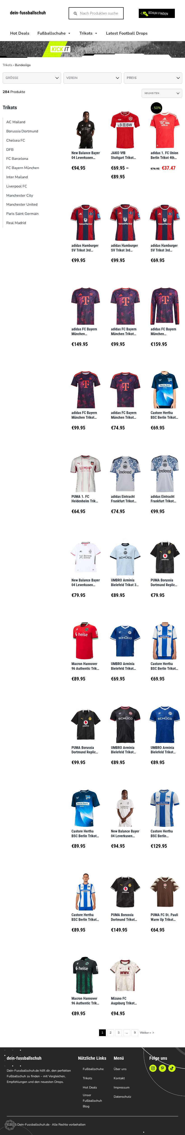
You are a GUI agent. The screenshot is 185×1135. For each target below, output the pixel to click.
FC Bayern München (22, 167)
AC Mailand (15, 122)
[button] (10, 1125)
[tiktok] (172, 1068)
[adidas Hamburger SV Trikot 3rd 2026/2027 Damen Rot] (125, 216)
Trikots (85, 33)
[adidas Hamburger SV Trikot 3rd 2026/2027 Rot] (85, 216)
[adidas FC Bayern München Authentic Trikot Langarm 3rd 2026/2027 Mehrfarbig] (164, 300)
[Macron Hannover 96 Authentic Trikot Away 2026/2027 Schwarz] (85, 969)
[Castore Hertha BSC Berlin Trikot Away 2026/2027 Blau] (85, 802)
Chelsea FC (15, 140)
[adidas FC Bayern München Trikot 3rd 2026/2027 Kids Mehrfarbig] (125, 384)
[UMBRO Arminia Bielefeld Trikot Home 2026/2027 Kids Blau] (125, 635)
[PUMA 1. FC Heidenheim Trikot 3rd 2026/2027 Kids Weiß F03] (85, 467)
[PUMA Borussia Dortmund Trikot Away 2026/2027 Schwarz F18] (125, 886)
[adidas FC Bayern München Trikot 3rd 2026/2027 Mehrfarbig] (125, 300)
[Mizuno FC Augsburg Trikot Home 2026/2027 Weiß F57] (125, 969)
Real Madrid (16, 222)
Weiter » (145, 1033)
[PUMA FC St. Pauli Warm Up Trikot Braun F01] (164, 886)
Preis (132, 78)
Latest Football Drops (127, 33)
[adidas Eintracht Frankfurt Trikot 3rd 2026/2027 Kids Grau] (125, 467)
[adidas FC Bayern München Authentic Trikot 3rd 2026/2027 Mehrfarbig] (85, 300)
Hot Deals (19, 33)
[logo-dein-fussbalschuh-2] (28, 13)
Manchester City (19, 195)
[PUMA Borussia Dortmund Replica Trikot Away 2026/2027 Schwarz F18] (85, 718)
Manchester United (21, 204)
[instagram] (153, 1068)
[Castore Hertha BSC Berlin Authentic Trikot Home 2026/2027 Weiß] (164, 802)
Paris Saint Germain (22, 213)
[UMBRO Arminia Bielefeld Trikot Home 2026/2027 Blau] (164, 718)
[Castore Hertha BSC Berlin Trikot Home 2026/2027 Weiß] (85, 886)
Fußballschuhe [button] (51, 33)
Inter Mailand (17, 177)
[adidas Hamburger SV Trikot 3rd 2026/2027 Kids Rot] (164, 216)
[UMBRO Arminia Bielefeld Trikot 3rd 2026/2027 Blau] (125, 551)
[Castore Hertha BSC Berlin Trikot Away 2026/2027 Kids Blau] (164, 384)
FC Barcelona (17, 158)
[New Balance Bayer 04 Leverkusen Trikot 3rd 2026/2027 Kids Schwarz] (85, 551)
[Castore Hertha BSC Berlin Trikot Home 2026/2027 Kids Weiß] (164, 635)
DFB (10, 149)
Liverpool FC (16, 186)
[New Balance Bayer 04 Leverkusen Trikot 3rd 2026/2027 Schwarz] (125, 802)
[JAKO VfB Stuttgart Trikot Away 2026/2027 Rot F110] (125, 124)
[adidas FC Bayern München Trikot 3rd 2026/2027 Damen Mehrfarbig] (85, 384)
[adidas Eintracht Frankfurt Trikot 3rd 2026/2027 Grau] (164, 467)
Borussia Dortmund (22, 131)
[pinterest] (162, 1068)
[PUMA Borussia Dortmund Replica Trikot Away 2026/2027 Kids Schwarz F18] (164, 551)
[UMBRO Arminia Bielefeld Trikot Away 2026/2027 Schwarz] (125, 718)
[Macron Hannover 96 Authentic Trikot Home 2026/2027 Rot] (85, 635)
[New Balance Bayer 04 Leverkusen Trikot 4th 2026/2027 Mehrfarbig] (85, 124)
